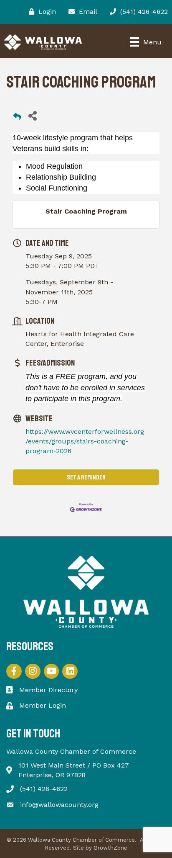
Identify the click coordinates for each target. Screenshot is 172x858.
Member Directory (48, 690)
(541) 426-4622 (44, 789)
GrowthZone (110, 848)
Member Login (42, 705)
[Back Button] (17, 118)
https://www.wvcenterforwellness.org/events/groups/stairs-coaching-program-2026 (84, 441)
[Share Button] (32, 115)
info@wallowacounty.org (59, 805)
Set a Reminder (86, 477)
